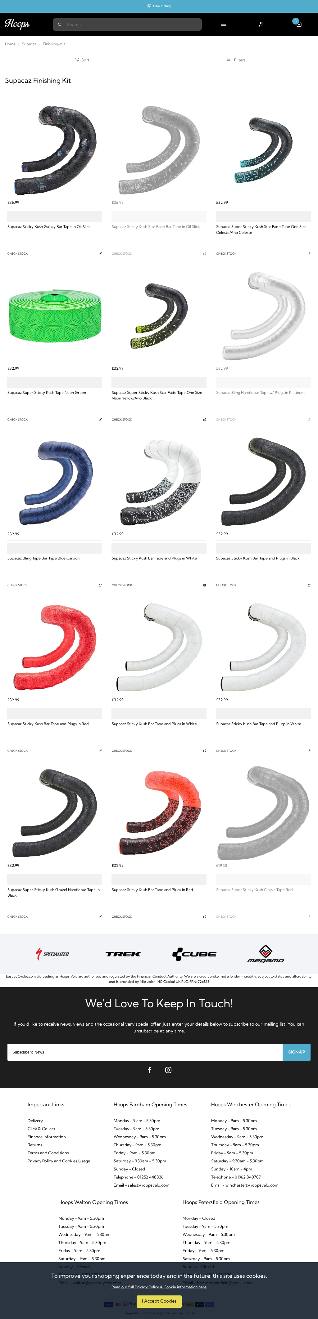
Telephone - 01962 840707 (236, 1177)
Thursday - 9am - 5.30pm (137, 1145)
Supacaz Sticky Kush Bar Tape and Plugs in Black (258, 558)
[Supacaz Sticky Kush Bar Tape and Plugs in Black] (263, 481)
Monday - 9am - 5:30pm (81, 1219)
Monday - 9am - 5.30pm (234, 1121)
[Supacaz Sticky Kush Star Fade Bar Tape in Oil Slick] (159, 150)
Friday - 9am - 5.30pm (135, 1153)
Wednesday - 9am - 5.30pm (140, 1137)
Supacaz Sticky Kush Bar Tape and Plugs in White (154, 558)
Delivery (35, 1121)
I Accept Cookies (159, 1301)
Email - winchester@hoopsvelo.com (245, 1185)
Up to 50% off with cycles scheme (162, 6)
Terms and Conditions (48, 1153)
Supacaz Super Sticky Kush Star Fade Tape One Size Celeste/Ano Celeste (261, 230)
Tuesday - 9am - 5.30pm (136, 1129)
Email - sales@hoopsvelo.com (142, 1185)
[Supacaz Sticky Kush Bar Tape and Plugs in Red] (54, 647)
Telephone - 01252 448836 (138, 1177)
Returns (35, 1145)
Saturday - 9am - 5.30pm (82, 1259)
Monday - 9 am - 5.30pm (137, 1121)
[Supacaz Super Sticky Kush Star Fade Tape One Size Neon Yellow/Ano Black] (159, 316)
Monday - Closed (199, 1219)
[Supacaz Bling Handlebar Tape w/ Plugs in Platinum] (263, 316)
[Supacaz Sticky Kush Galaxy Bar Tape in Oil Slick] (54, 150)
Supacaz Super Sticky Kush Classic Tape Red (254, 890)
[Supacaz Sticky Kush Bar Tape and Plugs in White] (159, 481)
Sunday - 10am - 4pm (231, 1169)
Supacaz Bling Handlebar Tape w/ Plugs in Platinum (260, 393)
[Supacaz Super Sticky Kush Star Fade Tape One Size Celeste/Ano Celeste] (263, 150)
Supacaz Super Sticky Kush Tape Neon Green (46, 393)
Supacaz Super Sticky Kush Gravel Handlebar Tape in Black (53, 893)
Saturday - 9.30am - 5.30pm (140, 1161)
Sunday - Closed (129, 1169)
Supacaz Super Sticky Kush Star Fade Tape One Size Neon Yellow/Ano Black (157, 396)
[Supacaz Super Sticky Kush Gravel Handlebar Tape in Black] (54, 813)
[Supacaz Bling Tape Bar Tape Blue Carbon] (54, 481)
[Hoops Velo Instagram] (168, 1070)
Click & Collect (41, 1129)
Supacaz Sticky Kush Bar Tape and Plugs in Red (48, 724)
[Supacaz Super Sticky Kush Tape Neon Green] (54, 316)
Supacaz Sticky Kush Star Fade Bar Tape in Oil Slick (156, 227)
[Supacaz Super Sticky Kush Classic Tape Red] (263, 813)
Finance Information (47, 1137)
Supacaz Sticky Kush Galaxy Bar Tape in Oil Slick (49, 227)
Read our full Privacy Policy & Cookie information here (159, 1287)
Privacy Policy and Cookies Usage (59, 1161)
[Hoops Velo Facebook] (150, 1070)
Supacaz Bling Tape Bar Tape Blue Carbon (43, 558)
